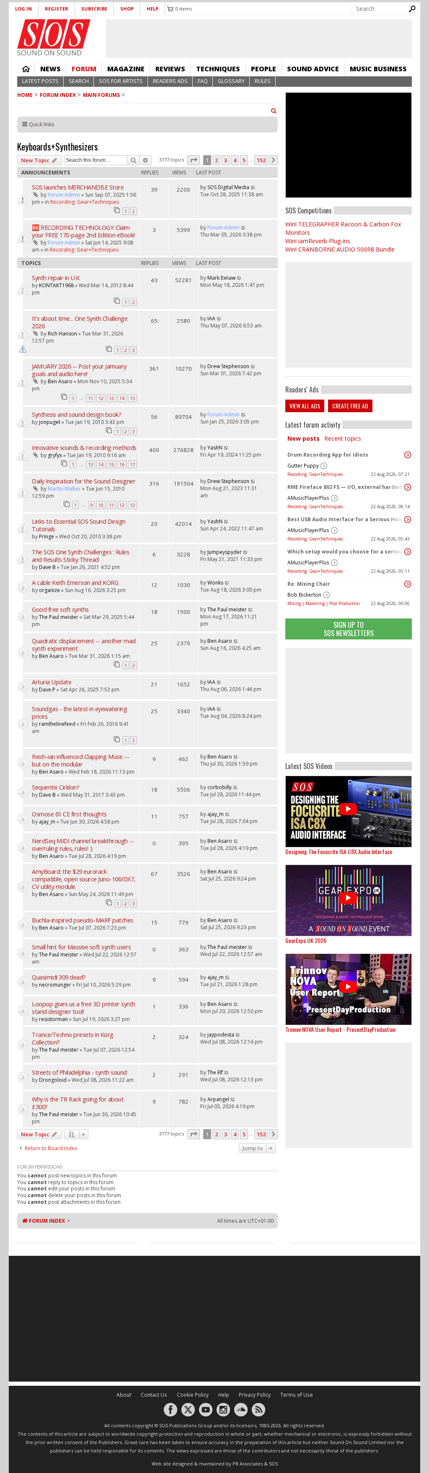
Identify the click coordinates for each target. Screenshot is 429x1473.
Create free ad (350, 405)
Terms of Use (296, 1394)
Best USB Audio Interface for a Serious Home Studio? (346, 519)
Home (26, 68)
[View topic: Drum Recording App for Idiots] (407, 455)
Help (152, 8)
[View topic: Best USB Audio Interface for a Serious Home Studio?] (407, 519)
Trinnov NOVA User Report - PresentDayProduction (340, 1029)
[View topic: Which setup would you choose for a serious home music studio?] (407, 552)
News (50, 68)
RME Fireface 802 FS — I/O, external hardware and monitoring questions (346, 487)
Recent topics (342, 438)
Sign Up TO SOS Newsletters (349, 628)
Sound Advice (313, 68)
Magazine (126, 68)
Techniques (218, 68)
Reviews (170, 68)
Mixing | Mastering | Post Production (323, 603)
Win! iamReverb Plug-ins (317, 241)
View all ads (304, 405)
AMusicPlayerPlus (308, 497)
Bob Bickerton (304, 594)
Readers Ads (170, 81)
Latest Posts (40, 81)
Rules (263, 81)
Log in (23, 8)
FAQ (203, 81)
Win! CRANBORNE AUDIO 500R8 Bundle (340, 249)
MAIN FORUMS (101, 95)
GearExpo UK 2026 (305, 940)
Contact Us (154, 1394)
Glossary (231, 81)
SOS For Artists (121, 81)
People (263, 68)
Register (56, 8)
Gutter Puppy (303, 465)
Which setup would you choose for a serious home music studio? (346, 551)
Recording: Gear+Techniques (315, 474)
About (123, 1394)
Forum (84, 68)
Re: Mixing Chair (308, 583)
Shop (127, 8)
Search (79, 81)
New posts (303, 438)
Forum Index (58, 95)
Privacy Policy (255, 1394)
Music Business (378, 68)
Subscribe (94, 8)
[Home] (53, 34)
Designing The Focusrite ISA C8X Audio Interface (338, 851)
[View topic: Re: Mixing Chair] (407, 584)
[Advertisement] (348, 700)
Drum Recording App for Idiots (327, 454)
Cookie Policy (193, 1394)
